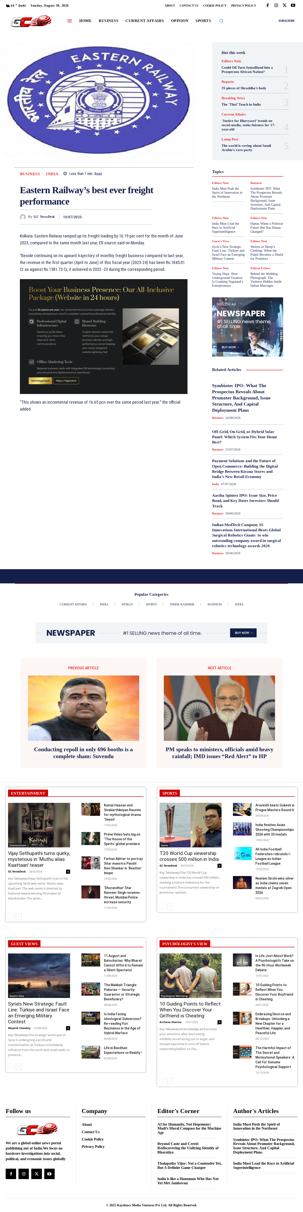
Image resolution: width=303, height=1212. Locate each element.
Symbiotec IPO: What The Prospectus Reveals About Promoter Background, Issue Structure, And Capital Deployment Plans (241, 398)
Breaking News (233, 98)
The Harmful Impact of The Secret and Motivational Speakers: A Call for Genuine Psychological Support (274, 1057)
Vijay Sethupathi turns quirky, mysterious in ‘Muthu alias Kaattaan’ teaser (39, 859)
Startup (228, 198)
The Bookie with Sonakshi (244, 203)
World (225, 207)
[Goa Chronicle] (31, 21)
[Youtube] (293, 5)
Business (30, 174)
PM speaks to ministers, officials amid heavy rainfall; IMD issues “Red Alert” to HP (219, 752)
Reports (228, 82)
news (247, 177)
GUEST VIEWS (24, 944)
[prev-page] (11, 916)
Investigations (252, 173)
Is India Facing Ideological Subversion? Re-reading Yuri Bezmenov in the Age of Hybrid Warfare (123, 1023)
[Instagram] (276, 5)
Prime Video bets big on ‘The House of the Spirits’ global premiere (122, 839)
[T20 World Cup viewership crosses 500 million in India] (191, 825)
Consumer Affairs (230, 134)
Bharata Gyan (229, 130)
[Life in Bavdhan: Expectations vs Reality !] (90, 1052)
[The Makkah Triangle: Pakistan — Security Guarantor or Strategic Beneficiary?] (90, 989)
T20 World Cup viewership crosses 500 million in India (189, 856)
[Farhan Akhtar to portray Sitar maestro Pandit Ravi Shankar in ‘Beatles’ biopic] (90, 862)
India (52, 174)
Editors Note (231, 61)
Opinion (261, 177)
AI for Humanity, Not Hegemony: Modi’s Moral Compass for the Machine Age (189, 1128)
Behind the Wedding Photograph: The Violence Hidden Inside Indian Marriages (266, 279)
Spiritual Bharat (257, 194)
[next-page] (19, 916)
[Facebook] (267, 5)
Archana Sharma (171, 1022)
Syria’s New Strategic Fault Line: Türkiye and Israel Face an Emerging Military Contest (228, 252)
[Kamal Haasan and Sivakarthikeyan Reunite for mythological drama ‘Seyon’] (90, 809)
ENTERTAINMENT (28, 793)
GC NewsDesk (44, 217)
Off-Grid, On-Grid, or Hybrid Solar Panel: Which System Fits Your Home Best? (244, 436)
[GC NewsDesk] (24, 217)
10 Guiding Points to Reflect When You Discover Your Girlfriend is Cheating (190, 1010)
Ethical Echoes (236, 147)
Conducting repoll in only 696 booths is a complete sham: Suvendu (83, 752)
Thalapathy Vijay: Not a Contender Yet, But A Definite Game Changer (189, 1165)
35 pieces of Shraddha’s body (244, 88)
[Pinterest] (137, 217)
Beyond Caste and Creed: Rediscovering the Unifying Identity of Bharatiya (187, 1148)
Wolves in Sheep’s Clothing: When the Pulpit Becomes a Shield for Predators (266, 252)
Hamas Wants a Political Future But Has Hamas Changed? (266, 227)
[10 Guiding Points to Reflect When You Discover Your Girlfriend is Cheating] (191, 975)
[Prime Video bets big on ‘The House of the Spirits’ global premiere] (90, 838)
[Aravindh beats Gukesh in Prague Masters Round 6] (242, 809)
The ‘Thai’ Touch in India (241, 104)
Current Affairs (234, 114)
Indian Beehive (248, 168)
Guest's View (232, 160)
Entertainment (17, 845)
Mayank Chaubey (19, 1028)
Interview (230, 173)
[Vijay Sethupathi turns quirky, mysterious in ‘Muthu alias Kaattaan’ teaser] (39, 825)
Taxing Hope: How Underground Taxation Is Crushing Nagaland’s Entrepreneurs (227, 279)
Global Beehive (250, 151)
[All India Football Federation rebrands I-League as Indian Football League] (242, 853)
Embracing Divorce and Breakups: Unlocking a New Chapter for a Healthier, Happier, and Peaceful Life (273, 1023)
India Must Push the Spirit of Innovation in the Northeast (256, 1126)
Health (250, 160)
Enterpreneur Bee (245, 143)
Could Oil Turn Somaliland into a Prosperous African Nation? (247, 70)
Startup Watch (249, 198)
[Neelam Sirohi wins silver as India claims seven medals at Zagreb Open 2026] (242, 882)
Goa (238, 156)
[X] (284, 5)
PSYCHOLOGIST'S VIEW (184, 944)
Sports (164, 845)
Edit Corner (252, 139)
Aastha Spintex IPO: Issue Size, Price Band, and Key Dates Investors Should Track (245, 500)
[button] (221, 20)
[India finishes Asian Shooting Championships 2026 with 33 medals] (242, 829)
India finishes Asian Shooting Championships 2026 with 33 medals (274, 829)
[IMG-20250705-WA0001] (103, 336)
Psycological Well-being (174, 995)
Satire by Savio (238, 190)
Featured (228, 151)
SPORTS (169, 793)
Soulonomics (232, 194)
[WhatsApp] (147, 217)
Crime (252, 134)
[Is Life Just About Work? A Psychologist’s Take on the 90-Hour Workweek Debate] (242, 959)
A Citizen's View (247, 126)
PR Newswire (236, 181)
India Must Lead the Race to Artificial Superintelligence (225, 227)
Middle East (230, 177)
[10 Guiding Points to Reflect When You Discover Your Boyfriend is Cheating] (242, 989)
